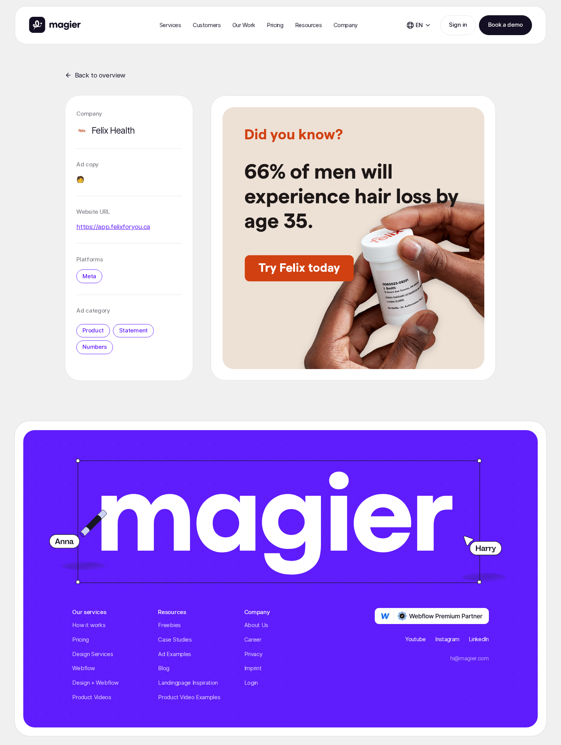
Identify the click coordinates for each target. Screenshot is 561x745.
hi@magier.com (469, 658)
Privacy (253, 654)
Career (252, 639)
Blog (163, 668)
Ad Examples (174, 654)
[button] (170, 25)
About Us (256, 625)
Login (251, 682)
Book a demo (505, 24)
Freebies (169, 625)
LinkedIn (479, 639)
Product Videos (91, 697)
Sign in (458, 24)
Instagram (447, 639)
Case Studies (175, 639)
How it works (88, 625)
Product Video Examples (189, 697)
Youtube (415, 639)
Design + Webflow (95, 682)
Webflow (83, 668)
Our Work (243, 25)
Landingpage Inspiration (188, 682)
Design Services (92, 654)
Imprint (253, 668)
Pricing (275, 25)
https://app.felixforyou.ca (113, 227)
